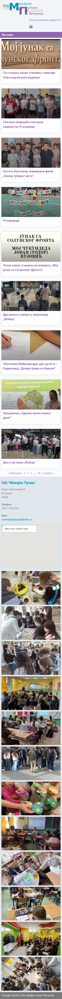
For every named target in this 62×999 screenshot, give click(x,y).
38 (39, 473)
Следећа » (48, 473)
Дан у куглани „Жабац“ (19, 462)
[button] (31, 26)
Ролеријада (11, 220)
